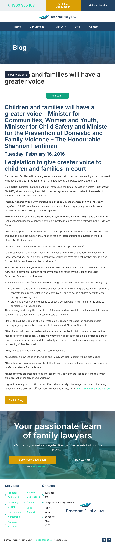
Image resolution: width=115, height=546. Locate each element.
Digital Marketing (43, 540)
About (59, 26)
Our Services (37, 26)
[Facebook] (104, 540)
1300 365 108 (39, 466)
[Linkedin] (109, 540)
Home (17, 26)
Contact (93, 26)
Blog (77, 26)
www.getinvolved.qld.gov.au (93, 388)
